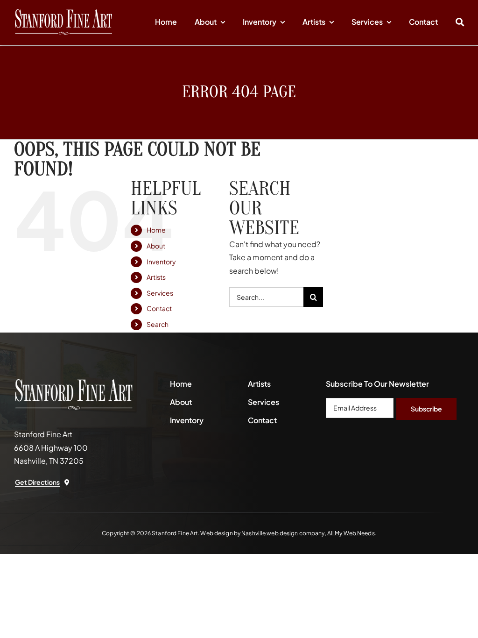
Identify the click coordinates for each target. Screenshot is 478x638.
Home (156, 230)
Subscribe (426, 408)
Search (158, 324)
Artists (156, 277)
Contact (159, 308)
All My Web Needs (351, 533)
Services (160, 293)
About (156, 245)
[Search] (460, 22)
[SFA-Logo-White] (63, 13)
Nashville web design (269, 533)
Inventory (161, 261)
